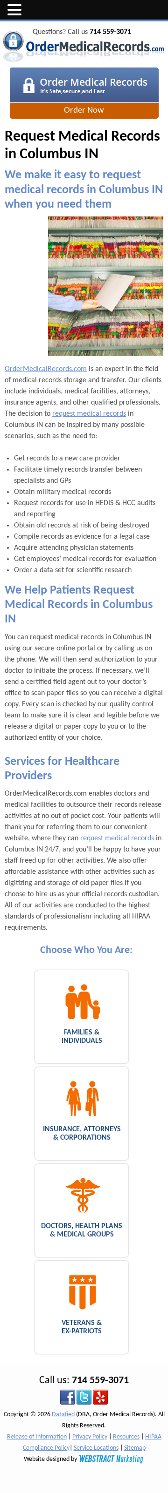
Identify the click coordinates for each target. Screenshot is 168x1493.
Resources (126, 1436)
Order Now (84, 110)
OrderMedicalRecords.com (46, 369)
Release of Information (37, 1436)
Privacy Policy (89, 1436)
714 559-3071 (110, 32)
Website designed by (51, 1459)
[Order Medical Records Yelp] (100, 1396)
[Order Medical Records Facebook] (67, 1396)
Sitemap (135, 1448)
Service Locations (96, 1448)
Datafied (63, 1414)
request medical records (89, 414)
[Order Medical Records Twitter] (84, 1396)
